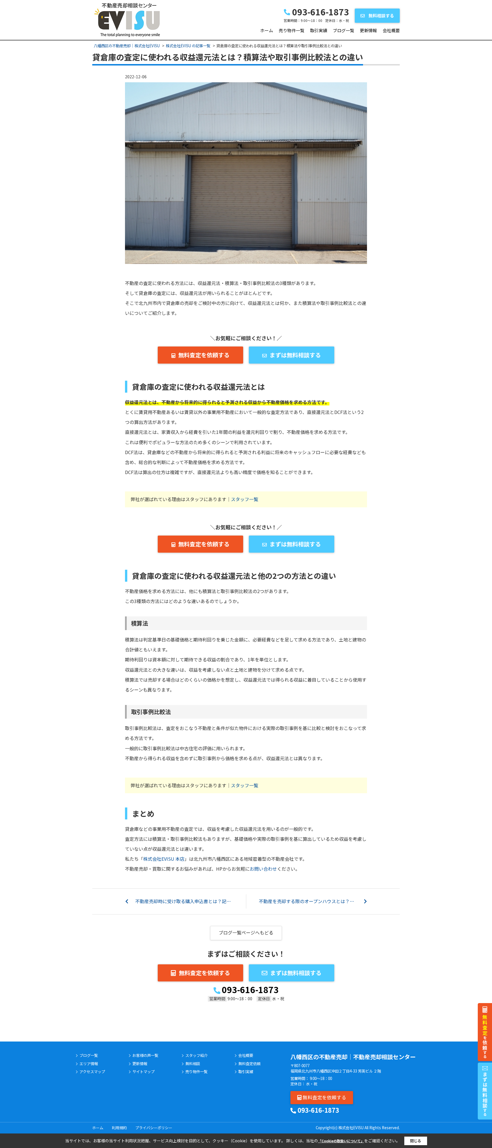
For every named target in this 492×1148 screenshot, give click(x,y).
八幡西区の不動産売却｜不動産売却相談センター (353, 1057)
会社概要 (391, 30)
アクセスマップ (92, 1071)
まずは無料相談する (295, 355)
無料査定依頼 (249, 1063)
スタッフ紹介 (196, 1055)
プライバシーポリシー (153, 1127)
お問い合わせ (263, 868)
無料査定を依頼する (203, 355)
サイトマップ (143, 1071)
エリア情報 (88, 1063)
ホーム (266, 30)
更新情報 (368, 30)
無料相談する (381, 16)
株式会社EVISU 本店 (163, 858)
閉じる (415, 1140)
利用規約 (119, 1127)
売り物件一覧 (291, 30)
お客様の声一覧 (145, 1055)
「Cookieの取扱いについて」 (341, 1140)
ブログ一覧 (343, 30)
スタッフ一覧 (244, 499)
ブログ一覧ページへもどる (246, 932)
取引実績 (318, 30)
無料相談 (192, 1063)
